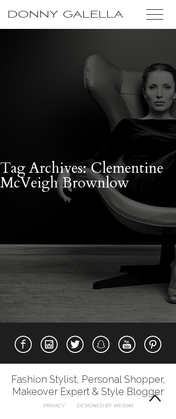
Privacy (54, 405)
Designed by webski (105, 405)
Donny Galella (65, 14)
